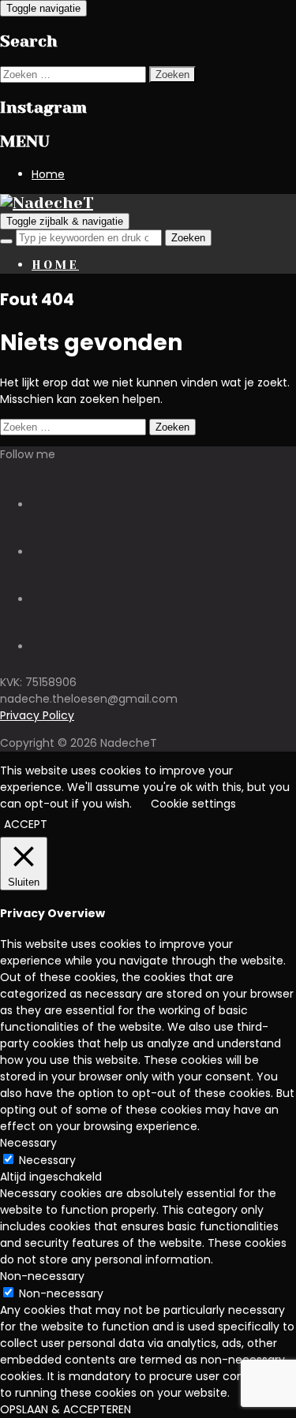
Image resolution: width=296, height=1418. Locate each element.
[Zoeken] (6, 241)
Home (48, 174)
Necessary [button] (28, 1143)
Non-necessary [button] (42, 1276)
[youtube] (38, 552)
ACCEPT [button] (25, 824)
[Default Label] (38, 647)
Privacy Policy (37, 715)
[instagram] (38, 505)
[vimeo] (38, 599)
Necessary (47, 1160)
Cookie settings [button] (193, 804)
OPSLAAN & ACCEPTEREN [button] (65, 1409)
